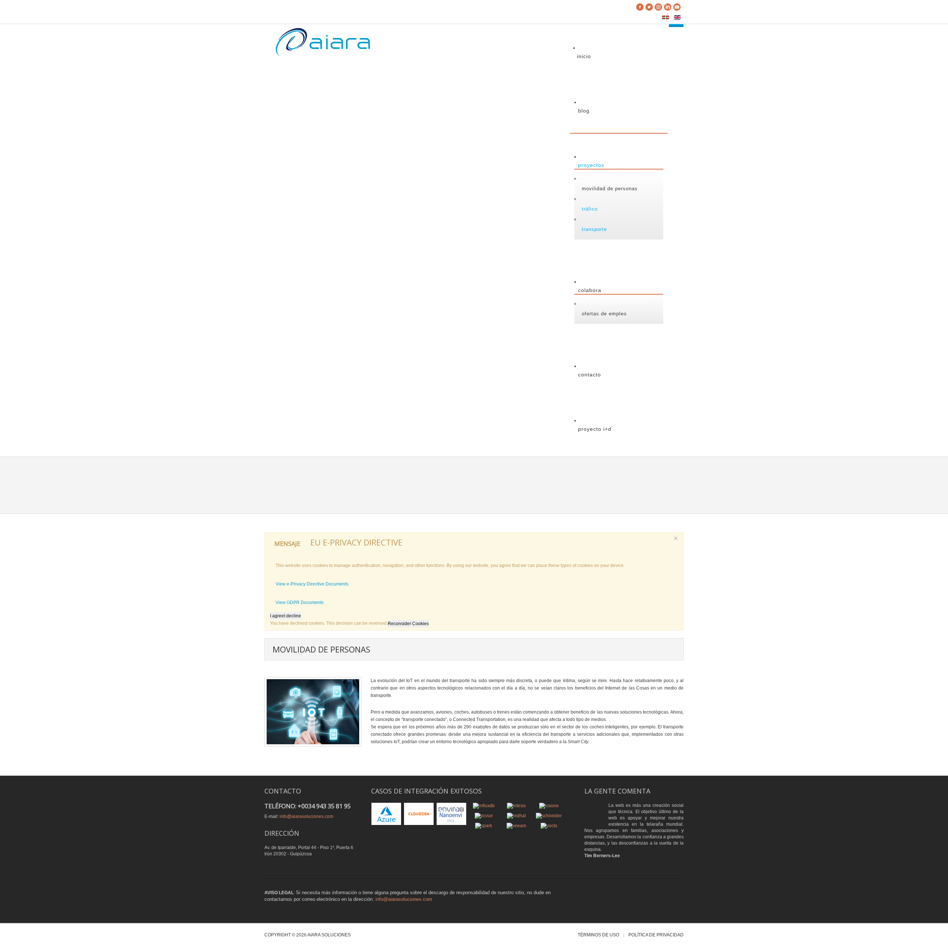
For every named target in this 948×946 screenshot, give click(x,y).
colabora (589, 290)
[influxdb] (484, 805)
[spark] (484, 825)
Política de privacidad (656, 935)
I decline (292, 615)
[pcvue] (483, 815)
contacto (589, 375)
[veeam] (516, 825)
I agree (277, 615)
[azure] (386, 813)
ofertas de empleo (604, 313)
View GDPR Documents (300, 602)
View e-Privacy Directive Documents (312, 584)
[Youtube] (677, 8)
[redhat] (516, 815)
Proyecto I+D (594, 429)
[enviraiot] (451, 813)
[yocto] (549, 825)
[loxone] (549, 805)
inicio (584, 56)
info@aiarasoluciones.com (306, 816)
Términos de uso (598, 935)
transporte (594, 229)
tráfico (590, 209)
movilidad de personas (610, 188)
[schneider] (548, 815)
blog (584, 111)
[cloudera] (419, 813)
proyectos (591, 165)
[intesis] (516, 805)
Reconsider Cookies (408, 623)
